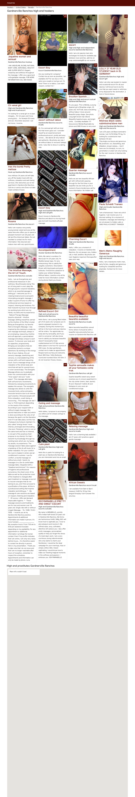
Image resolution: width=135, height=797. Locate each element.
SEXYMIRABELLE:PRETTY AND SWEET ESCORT (52, 502)
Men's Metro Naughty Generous (110, 252)
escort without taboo (49, 120)
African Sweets (77, 482)
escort (72, 45)
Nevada (31, 7)
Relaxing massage (78, 426)
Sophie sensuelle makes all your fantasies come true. (81, 368)
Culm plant (44, 444)
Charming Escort (78, 239)
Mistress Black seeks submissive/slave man (110, 122)
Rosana (12, 221)
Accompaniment (47, 250)
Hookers (10, 7)
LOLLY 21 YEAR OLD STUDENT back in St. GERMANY (110, 71)
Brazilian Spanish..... (79, 96)
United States (21, 7)
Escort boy (44, 207)
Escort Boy (44, 67)
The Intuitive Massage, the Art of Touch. (20, 271)
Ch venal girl (14, 105)
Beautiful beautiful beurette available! (78, 317)
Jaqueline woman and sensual (19, 58)
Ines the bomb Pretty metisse (19, 168)
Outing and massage (49, 403)
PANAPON (11, 3)
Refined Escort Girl (48, 311)
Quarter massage (78, 170)
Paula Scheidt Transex (111, 204)
